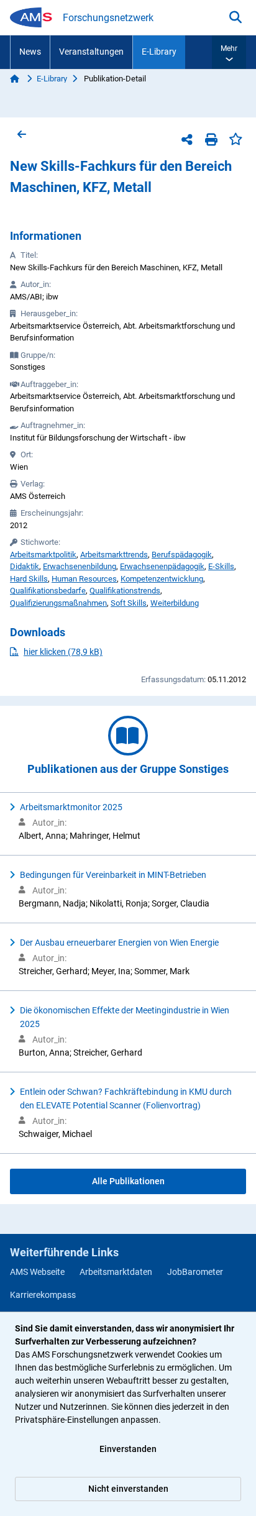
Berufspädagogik (182, 554)
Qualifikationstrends (124, 590)
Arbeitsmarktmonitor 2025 (71, 807)
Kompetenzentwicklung (162, 578)
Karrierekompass (43, 1295)
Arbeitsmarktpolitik (43, 554)
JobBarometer (195, 1272)
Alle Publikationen (128, 1181)
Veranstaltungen (91, 52)
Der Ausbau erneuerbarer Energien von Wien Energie (119, 943)
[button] (229, 52)
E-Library (159, 52)
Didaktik (24, 566)
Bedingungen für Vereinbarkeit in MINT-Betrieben (113, 875)
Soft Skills (129, 603)
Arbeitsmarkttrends (114, 554)
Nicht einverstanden (128, 1489)
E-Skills (221, 566)
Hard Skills (29, 578)
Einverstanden (128, 1449)
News (30, 52)
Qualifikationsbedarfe (48, 590)
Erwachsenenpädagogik (162, 566)
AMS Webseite (37, 1272)
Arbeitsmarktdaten (116, 1272)
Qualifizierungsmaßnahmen (58, 603)
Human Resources (84, 578)
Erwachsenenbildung (79, 566)
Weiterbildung (174, 603)
